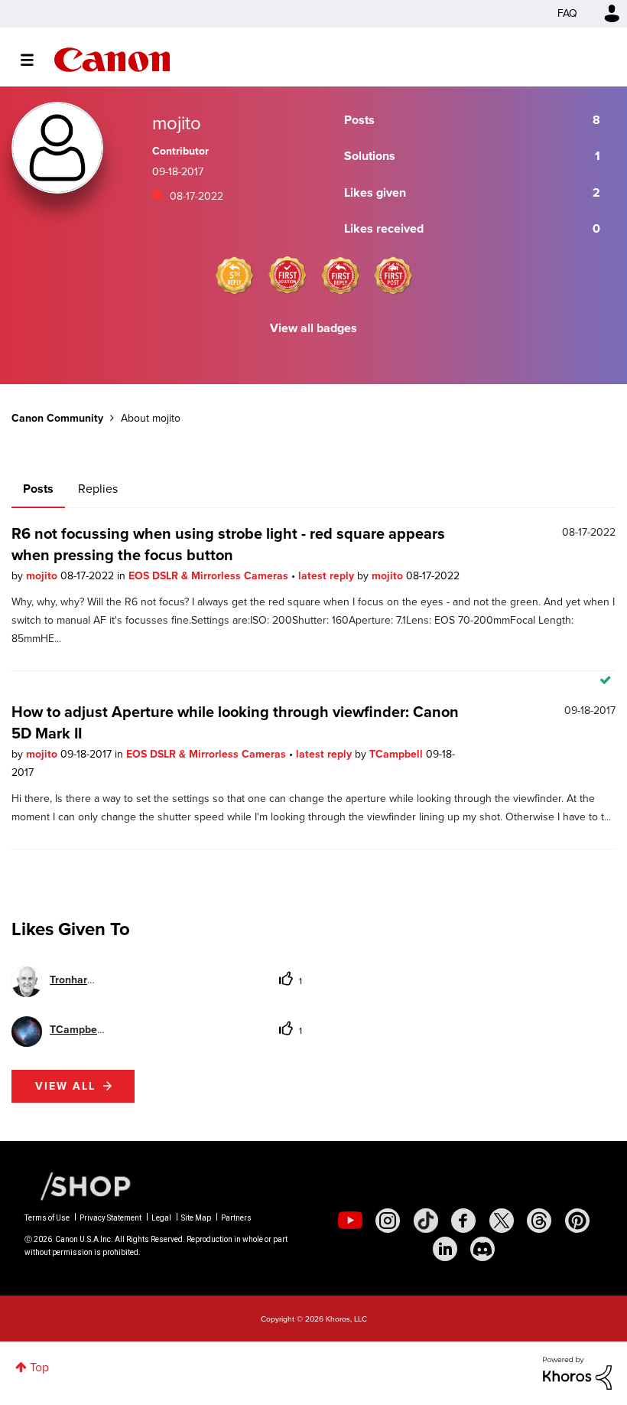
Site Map (196, 1218)
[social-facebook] (463, 1220)
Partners (236, 1218)
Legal (161, 1218)
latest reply (327, 576)
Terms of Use (47, 1218)
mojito (43, 576)
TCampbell (397, 754)
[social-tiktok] (426, 1220)
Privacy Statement (110, 1218)
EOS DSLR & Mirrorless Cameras (209, 576)
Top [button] (39, 1367)
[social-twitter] (501, 1220)
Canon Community (112, 60)
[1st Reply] (340, 275)
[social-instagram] (387, 1220)
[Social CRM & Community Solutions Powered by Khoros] (577, 1372)
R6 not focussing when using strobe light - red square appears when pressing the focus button (228, 544)
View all (65, 1086)
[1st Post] (393, 275)
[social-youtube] (350, 1220)
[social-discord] (482, 1249)
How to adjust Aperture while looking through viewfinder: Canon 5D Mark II (235, 722)
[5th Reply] (235, 275)
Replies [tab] (98, 488)
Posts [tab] (38, 488)
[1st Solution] (287, 275)
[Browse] (34, 60)
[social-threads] (539, 1220)
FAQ (567, 13)
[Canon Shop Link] (78, 1185)
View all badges (313, 328)
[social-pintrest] (577, 1220)
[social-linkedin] (445, 1249)
